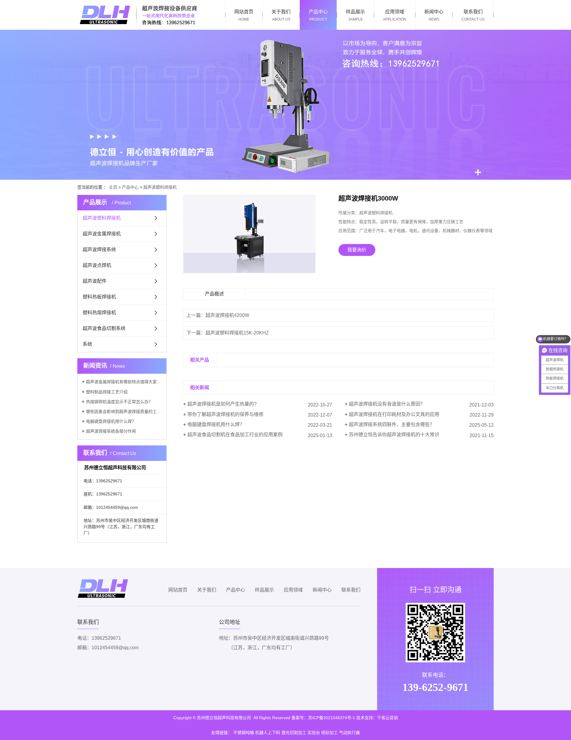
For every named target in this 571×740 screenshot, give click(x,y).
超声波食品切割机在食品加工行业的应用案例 (235, 434)
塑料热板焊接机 (99, 296)
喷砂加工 (329, 732)
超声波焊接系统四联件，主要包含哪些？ (391, 424)
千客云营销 (387, 717)
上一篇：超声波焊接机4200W (217, 315)
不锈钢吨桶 (243, 732)
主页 (113, 187)
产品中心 (130, 187)
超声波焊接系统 (99, 249)
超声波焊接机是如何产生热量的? (222, 403)
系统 (87, 344)
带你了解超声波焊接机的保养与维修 (225, 414)
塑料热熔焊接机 (99, 312)
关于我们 (206, 589)
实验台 (314, 732)
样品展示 (264, 589)
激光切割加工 (293, 732)
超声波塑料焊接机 (160, 187)
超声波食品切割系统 (104, 328)
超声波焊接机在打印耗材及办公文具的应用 (394, 414)
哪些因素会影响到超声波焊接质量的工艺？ (124, 411)
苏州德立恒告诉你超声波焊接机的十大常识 (394, 434)
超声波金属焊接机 (102, 233)
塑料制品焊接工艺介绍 (107, 391)
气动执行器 (349, 732)
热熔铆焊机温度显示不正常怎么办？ (119, 401)
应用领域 (293, 589)
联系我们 (350, 589)
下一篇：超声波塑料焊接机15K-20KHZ (227, 332)
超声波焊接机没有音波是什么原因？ (387, 403)
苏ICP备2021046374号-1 (331, 717)
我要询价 (356, 249)
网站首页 (177, 589)
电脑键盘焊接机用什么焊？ (111, 421)
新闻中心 (322, 589)
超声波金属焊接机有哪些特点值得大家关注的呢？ (124, 381)
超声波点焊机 (97, 265)
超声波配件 (94, 281)
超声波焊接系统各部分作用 (111, 431)
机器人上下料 (267, 732)
